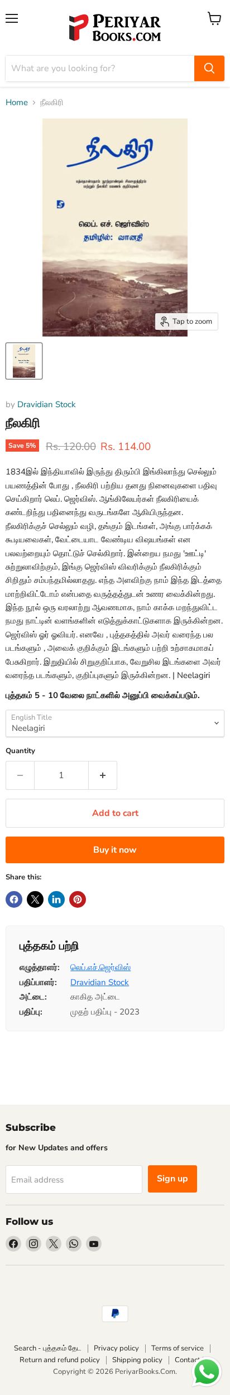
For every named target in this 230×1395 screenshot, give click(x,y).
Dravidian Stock (46, 404)
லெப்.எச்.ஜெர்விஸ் (100, 967)
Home (17, 102)
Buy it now (115, 850)
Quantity (20, 751)
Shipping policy (137, 1360)
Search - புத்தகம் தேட (48, 1348)
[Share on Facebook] (14, 899)
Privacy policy (116, 1348)
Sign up (172, 1179)
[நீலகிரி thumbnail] (24, 361)
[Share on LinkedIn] (56, 899)
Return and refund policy (60, 1360)
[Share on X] (35, 899)
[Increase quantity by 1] (103, 775)
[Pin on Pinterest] (77, 899)
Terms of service (177, 1348)
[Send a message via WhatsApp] (206, 1371)
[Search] (209, 68)
